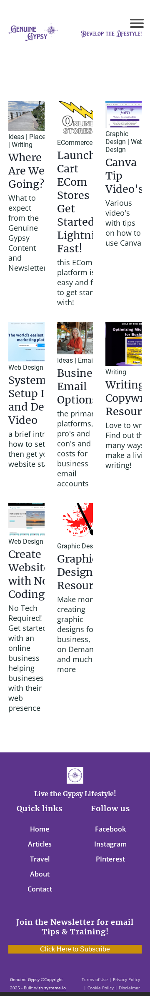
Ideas (16, 137)
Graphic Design (116, 138)
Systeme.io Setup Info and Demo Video (36, 400)
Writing (22, 145)
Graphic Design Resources (83, 572)
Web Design (124, 146)
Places (39, 137)
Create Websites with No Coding (31, 574)
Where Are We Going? (26, 171)
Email (86, 360)
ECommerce (74, 143)
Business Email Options (80, 386)
